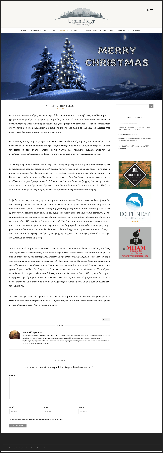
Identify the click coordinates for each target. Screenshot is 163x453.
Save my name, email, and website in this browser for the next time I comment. (37, 419)
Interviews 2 (50, 30)
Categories (122, 30)
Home (23, 30)
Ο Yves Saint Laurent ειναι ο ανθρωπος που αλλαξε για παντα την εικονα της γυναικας (134, 147)
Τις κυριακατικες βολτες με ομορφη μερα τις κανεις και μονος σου (135, 139)
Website (81, 407)
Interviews (35, 30)
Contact (137, 30)
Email (46, 407)
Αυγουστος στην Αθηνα (128, 134)
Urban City (76, 30)
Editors (64, 30)
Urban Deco (91, 30)
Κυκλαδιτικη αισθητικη (128, 123)
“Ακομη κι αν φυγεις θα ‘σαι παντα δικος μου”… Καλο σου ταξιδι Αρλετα (134, 128)
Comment (12, 375)
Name (11, 407)
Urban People (106, 30)
